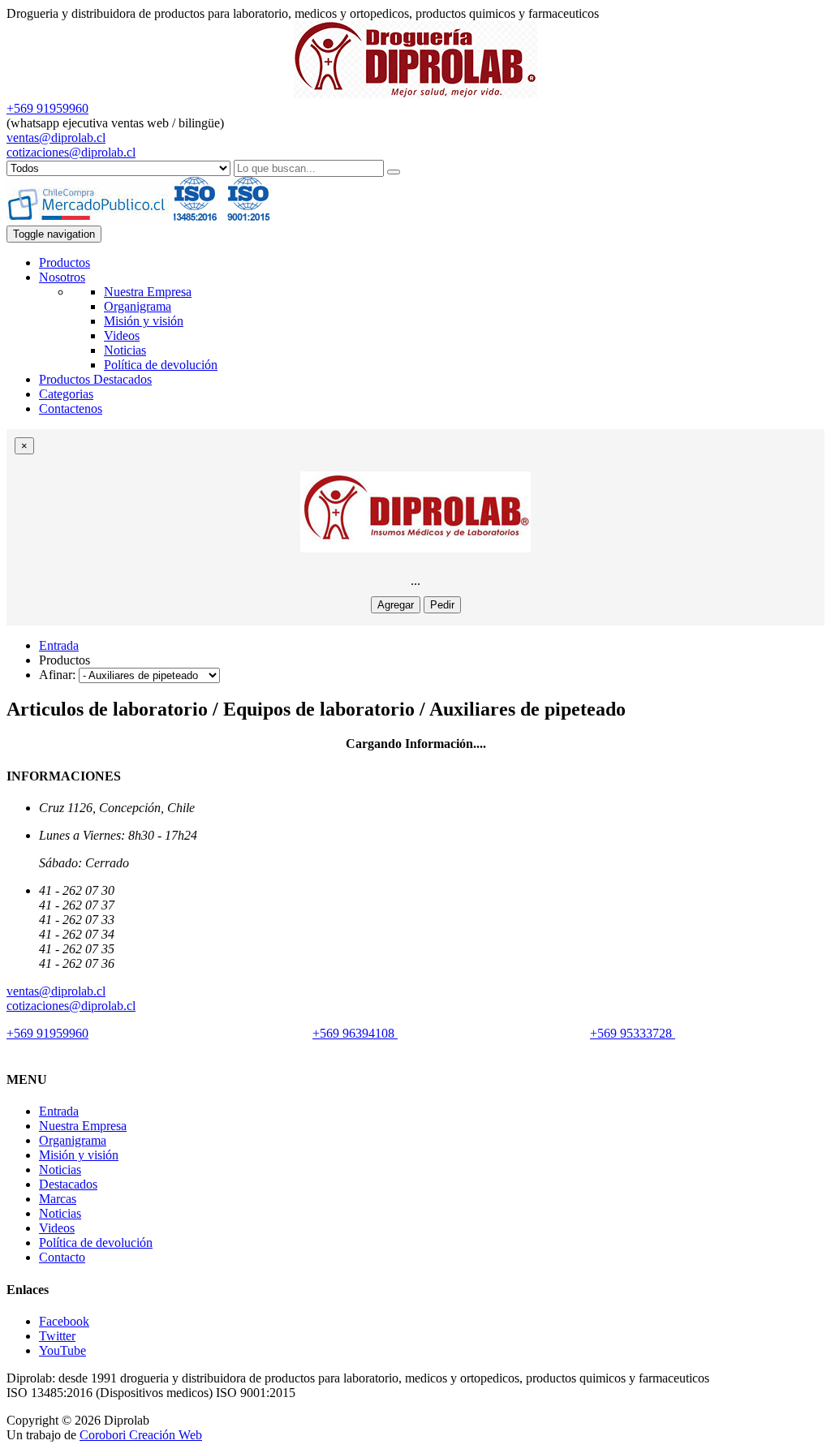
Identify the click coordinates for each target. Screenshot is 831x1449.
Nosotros (62, 277)
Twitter (57, 1336)
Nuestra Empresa (148, 292)
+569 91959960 (47, 108)
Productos (64, 262)
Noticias (125, 350)
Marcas (57, 1199)
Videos (122, 335)
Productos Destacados (95, 379)
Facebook (64, 1321)
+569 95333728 (632, 1033)
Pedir (442, 605)
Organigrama (137, 306)
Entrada (59, 645)
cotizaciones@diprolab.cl (71, 152)
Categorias (66, 394)
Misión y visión (143, 321)
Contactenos (70, 408)
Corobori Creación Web (141, 1435)
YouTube (62, 1350)
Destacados (68, 1184)
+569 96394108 (355, 1033)
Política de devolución (160, 365)
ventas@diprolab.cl (55, 137)
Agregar (395, 605)
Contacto (62, 1257)
